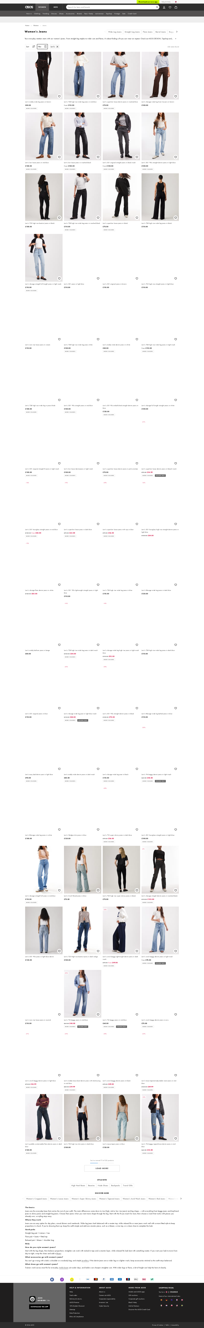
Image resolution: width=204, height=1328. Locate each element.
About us (102, 1292)
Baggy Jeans (174, 32)
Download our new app (148, 2)
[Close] (57, 46)
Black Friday (133, 1302)
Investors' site (103, 1302)
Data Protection (75, 1313)
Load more (102, 1168)
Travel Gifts (128, 1185)
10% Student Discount (77, 1306)
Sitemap (72, 1309)
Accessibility (175, 1325)
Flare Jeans (148, 32)
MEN (56, 7)
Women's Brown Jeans (177, 1198)
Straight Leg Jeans (132, 32)
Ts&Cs (167, 1325)
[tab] (29, 14)
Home (27, 25)
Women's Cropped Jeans (36, 1198)
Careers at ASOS (105, 1295)
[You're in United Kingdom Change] (176, 2)
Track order (73, 1295)
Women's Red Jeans (157, 1198)
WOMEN (42, 7)
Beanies (91, 1185)
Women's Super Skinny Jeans (84, 1198)
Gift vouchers (133, 1295)
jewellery (85, 1260)
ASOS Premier (74, 1302)
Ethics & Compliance (77, 1316)
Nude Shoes (103, 1185)
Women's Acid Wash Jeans (134, 1198)
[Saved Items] (170, 7)
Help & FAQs (166, 2)
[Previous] (105, 32)
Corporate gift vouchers (136, 1299)
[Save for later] (59, 96)
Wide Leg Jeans (115, 32)
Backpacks (115, 1185)
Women (36, 25)
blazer (58, 1253)
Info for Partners (134, 1306)
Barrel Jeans (161, 32)
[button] (161, 1300)
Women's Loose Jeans (59, 1198)
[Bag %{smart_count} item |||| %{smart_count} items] (176, 7)
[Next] (177, 32)
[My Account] (164, 7)
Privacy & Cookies (157, 1325)
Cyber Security (104, 1306)
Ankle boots (63, 1267)
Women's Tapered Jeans (109, 1198)
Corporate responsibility (107, 1299)
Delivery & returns (76, 1299)
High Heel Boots (78, 1185)
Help (71, 1292)
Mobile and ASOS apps (137, 1292)
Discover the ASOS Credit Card (139, 1309)
